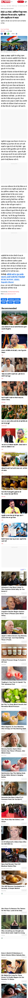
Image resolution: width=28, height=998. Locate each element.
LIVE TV (21, 1)
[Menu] (26, 2)
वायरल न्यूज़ (3, 402)
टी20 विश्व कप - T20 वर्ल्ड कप (14, 299)
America (17, 302)
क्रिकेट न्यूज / (14, 5)
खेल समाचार (3, 31)
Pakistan (10, 302)
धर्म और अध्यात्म (4, 425)
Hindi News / (3, 5)
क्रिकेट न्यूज (4, 299)
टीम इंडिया (3, 302)
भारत (2, 331)
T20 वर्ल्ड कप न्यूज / (21, 5)
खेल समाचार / (9, 5)
